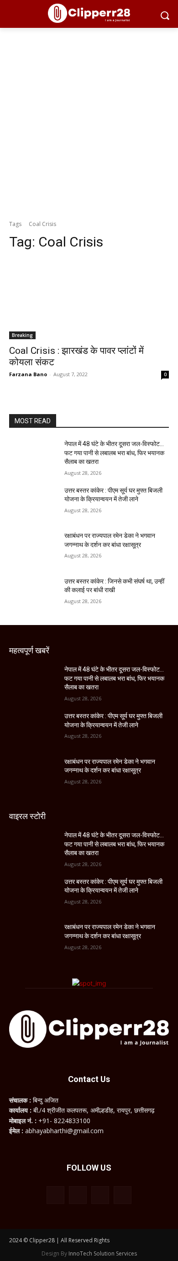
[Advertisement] (89, 121)
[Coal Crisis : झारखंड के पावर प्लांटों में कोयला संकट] (89, 299)
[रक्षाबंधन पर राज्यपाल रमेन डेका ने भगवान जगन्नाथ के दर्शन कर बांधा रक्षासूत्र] (33, 548)
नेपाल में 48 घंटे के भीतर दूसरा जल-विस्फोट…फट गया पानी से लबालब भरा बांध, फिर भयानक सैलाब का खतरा (114, 452)
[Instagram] (78, 1195)
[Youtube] (122, 1195)
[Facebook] (55, 1195)
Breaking (22, 335)
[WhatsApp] (100, 1195)
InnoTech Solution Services (102, 1253)
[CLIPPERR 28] (89, 13)
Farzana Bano (28, 374)
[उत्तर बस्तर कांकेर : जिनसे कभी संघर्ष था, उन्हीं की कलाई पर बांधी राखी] (33, 594)
